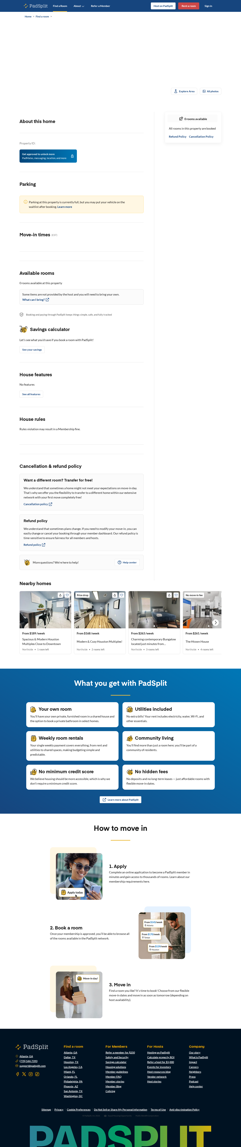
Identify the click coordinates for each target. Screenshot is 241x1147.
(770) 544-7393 (28, 1061)
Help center (130, 562)
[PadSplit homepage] (35, 6)
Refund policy (32, 544)
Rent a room (189, 5)
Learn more (64, 207)
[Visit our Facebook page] (18, 1074)
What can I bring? (33, 299)
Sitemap (46, 1109)
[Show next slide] (215, 622)
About (77, 5)
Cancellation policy (36, 504)
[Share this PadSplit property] (60, 595)
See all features (31, 394)
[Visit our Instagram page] (31, 1074)
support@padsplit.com (33, 1065)
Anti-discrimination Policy (184, 1109)
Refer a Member (100, 5)
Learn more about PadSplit (123, 799)
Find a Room (60, 5)
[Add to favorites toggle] (67, 595)
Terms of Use (158, 1109)
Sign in (208, 5)
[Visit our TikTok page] (37, 1074)
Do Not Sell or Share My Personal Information (120, 1109)
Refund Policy (177, 136)
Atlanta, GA (26, 1056)
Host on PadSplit (163, 5)
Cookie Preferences (78, 1109)
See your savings (32, 349)
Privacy (58, 1109)
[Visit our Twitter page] (24, 1074)
